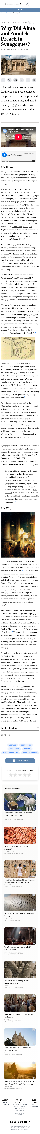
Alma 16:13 (30, 205)
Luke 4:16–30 (29, 721)
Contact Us (5, 1105)
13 (12, 631)
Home (2, 13)
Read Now (20, 802)
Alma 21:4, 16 (7, 217)
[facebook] (3, 80)
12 (6, 604)
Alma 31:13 (17, 227)
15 (29, 698)
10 (15, 501)
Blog (5, 1102)
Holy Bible (20, 1111)
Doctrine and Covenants (19, 1107)
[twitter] (9, 80)
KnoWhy (8, 13)
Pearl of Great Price (20, 1114)
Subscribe (34, 1107)
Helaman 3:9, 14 (17, 239)
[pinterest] (15, 80)
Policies (34, 1104)
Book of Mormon (20, 1104)
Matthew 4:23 (17, 721)
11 (22, 570)
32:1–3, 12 (27, 227)
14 (11, 647)
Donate (20, 10)
